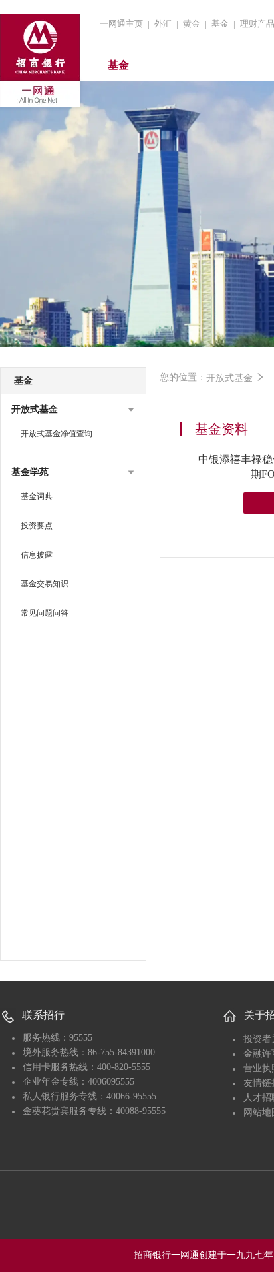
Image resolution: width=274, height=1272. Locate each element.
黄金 (191, 24)
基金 (220, 24)
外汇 (163, 24)
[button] (73, 409)
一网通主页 (121, 24)
